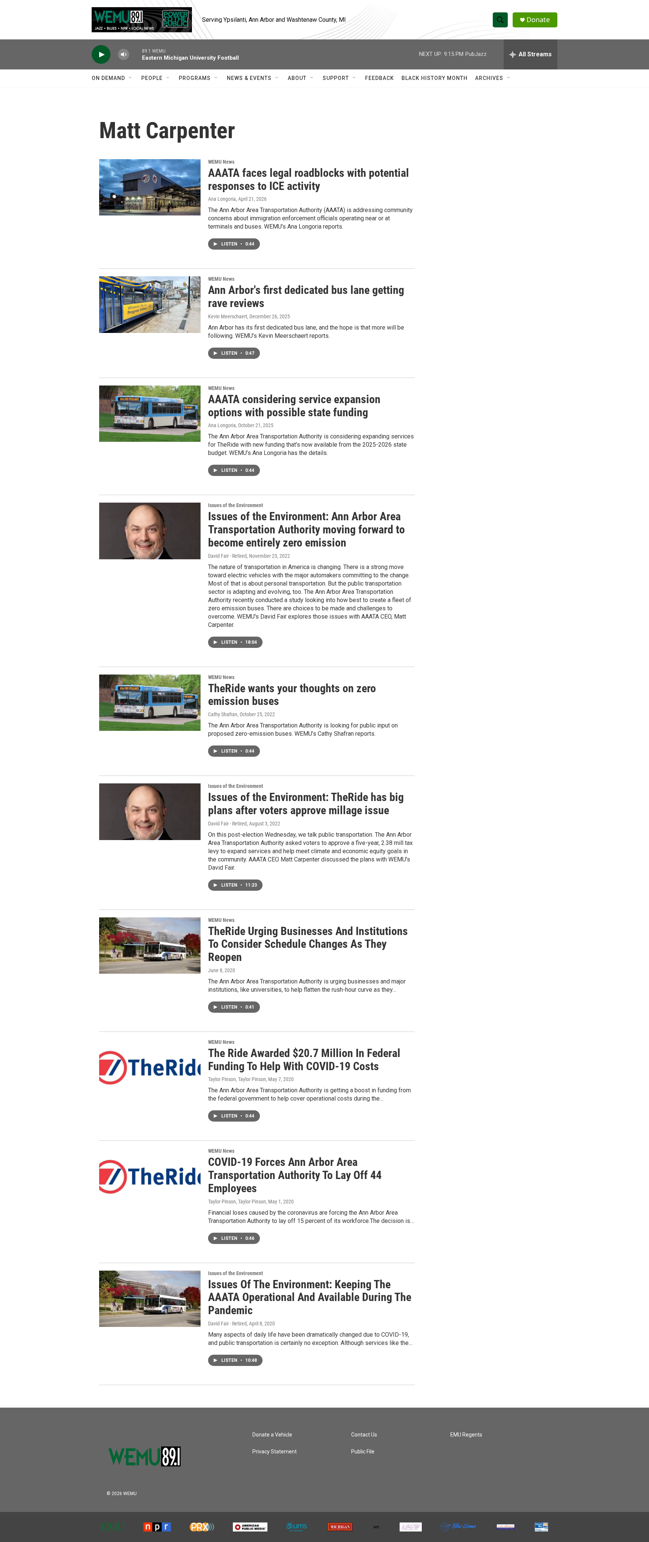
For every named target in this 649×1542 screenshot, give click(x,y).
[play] (101, 54)
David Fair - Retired (227, 556)
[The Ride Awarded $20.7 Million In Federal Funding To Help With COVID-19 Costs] (150, 1067)
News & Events (249, 78)
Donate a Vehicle (272, 1435)
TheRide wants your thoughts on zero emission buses (292, 695)
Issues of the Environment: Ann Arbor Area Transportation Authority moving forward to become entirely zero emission (306, 529)
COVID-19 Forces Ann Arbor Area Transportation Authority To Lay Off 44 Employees (295, 1175)
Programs (195, 78)
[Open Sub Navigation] (131, 78)
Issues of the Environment (235, 505)
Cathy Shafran (222, 714)
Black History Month (434, 78)
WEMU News (221, 162)
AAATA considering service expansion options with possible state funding (294, 406)
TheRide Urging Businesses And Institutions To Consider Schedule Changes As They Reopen (308, 944)
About (297, 78)
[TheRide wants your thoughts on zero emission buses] (150, 703)
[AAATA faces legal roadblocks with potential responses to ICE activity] (150, 187)
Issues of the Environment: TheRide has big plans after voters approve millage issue (306, 804)
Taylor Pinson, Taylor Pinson (237, 1079)
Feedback (379, 78)
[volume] (123, 54)
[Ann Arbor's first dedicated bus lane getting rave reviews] (150, 304)
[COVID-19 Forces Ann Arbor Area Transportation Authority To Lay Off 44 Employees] (150, 1176)
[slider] (135, 54)
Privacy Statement (274, 1452)
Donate (538, 20)
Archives (489, 78)
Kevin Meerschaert (227, 316)
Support (336, 78)
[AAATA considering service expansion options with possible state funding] (150, 414)
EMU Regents (466, 1435)
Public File (362, 1452)
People (152, 78)
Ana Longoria (222, 199)
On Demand (108, 78)
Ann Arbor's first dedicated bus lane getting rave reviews (306, 296)
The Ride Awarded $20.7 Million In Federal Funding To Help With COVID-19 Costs (304, 1060)
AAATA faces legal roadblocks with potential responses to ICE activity (308, 179)
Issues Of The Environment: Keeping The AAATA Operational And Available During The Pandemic (309, 1297)
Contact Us (364, 1435)
